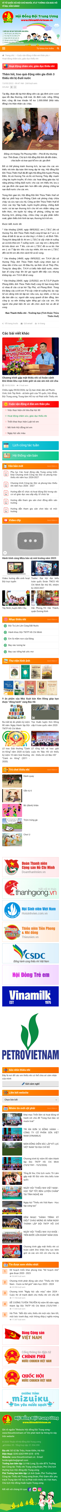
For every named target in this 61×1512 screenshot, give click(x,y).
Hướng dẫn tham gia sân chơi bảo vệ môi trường (34, 510)
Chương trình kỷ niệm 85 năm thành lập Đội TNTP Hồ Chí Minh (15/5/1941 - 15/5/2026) (41, 1161)
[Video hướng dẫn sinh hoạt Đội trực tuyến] (16, 568)
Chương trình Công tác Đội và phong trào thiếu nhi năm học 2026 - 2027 (34, 484)
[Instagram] (40, 1489)
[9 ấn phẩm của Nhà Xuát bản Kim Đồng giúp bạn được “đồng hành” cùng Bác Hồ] (30, 680)
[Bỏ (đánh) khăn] (12, 810)
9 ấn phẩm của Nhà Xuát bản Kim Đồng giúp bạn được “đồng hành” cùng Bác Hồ (30, 700)
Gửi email (28, 323)
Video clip (15, 520)
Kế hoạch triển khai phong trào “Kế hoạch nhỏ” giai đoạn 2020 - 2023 (34, 1272)
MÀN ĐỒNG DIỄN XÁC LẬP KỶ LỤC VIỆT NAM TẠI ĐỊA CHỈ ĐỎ (41, 1145)
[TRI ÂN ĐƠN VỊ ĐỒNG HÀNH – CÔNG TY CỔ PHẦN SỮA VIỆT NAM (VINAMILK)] (12, 1134)
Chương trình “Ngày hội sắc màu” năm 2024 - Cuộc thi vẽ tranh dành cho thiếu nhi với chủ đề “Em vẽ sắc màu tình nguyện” (34, 1293)
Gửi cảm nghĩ (32, 1083)
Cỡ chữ (5, 87)
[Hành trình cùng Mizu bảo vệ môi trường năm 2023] (30, 540)
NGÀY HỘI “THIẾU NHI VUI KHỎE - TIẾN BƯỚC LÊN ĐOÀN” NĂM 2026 (41, 1233)
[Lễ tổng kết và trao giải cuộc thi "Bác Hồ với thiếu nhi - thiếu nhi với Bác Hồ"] (45, 738)
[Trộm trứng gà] (12, 824)
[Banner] (30, 27)
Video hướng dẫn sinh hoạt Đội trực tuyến (16, 580)
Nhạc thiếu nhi (17, 619)
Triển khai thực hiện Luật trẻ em (23, 421)
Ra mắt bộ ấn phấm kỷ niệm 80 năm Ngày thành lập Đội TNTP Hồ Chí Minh (16, 725)
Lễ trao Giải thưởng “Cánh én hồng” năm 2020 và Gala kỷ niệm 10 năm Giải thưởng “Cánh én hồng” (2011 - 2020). (16, 755)
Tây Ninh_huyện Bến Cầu (14, 608)
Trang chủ (9, 55)
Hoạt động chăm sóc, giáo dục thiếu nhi (20, 58)
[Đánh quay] (12, 781)
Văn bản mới (15, 466)
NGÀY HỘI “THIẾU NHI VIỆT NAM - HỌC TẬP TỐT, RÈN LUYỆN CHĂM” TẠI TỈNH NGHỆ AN (41, 1191)
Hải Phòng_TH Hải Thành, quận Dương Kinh (45, 610)
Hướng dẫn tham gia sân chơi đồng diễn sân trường (34, 501)
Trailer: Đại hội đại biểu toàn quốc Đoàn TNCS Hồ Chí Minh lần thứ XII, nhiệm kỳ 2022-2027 (45, 583)
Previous (4, 357)
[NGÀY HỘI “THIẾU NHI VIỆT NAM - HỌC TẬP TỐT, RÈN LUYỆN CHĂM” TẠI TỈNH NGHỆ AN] (12, 1192)
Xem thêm (51, 466)
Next (57, 357)
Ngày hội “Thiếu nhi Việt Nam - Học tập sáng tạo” (41, 1204)
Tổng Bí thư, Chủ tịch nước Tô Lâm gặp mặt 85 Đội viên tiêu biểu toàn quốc (41, 1176)
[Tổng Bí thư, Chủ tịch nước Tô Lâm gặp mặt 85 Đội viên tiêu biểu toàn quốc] (12, 1178)
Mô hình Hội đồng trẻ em (20, 427)
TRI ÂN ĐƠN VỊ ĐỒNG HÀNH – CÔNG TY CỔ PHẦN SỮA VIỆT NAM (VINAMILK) (41, 1132)
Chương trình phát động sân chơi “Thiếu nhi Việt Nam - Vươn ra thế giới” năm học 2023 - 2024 (34, 1282)
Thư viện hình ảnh (19, 660)
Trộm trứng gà (30, 820)
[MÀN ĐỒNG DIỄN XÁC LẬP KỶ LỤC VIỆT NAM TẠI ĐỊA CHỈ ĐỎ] (12, 1148)
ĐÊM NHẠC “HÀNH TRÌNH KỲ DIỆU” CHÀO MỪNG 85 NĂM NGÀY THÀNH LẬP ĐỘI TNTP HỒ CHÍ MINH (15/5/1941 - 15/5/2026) (41, 1220)
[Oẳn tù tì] (12, 795)
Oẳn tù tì (28, 790)
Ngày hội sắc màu (16, 433)
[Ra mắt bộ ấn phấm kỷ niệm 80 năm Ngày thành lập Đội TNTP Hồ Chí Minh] (16, 712)
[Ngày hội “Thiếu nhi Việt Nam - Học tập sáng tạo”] (12, 1207)
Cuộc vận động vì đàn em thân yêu (33, 55)
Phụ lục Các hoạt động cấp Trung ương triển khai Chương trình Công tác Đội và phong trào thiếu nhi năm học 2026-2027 (34, 475)
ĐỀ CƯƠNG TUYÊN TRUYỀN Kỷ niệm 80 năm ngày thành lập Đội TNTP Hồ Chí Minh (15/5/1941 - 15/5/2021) (34, 1304)
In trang (41, 323)
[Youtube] (35, 1489)
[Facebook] (30, 1489)
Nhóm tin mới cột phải (22, 1108)
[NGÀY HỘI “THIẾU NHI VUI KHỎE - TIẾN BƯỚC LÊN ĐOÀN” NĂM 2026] (12, 1236)
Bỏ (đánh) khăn (31, 805)
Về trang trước (11, 323)
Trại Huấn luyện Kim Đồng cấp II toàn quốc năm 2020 (45, 724)
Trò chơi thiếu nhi (19, 769)
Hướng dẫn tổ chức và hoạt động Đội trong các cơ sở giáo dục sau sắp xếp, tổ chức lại (34, 493)
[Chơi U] (12, 839)
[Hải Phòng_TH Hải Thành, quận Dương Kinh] (45, 598)
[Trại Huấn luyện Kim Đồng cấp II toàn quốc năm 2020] (45, 712)
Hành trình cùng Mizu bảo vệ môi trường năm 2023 (29, 558)
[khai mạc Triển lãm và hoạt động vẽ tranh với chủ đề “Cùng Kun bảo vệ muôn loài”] (12, 1119)
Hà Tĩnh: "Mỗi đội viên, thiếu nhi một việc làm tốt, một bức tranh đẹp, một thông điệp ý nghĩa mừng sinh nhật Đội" (34, 1315)
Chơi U (27, 834)
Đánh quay (29, 776)
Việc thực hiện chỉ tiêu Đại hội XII (24, 410)
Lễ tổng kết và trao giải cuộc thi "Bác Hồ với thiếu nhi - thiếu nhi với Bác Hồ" (45, 751)
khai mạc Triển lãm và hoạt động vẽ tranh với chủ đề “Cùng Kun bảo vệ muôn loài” (41, 1118)
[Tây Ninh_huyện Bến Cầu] (16, 598)
